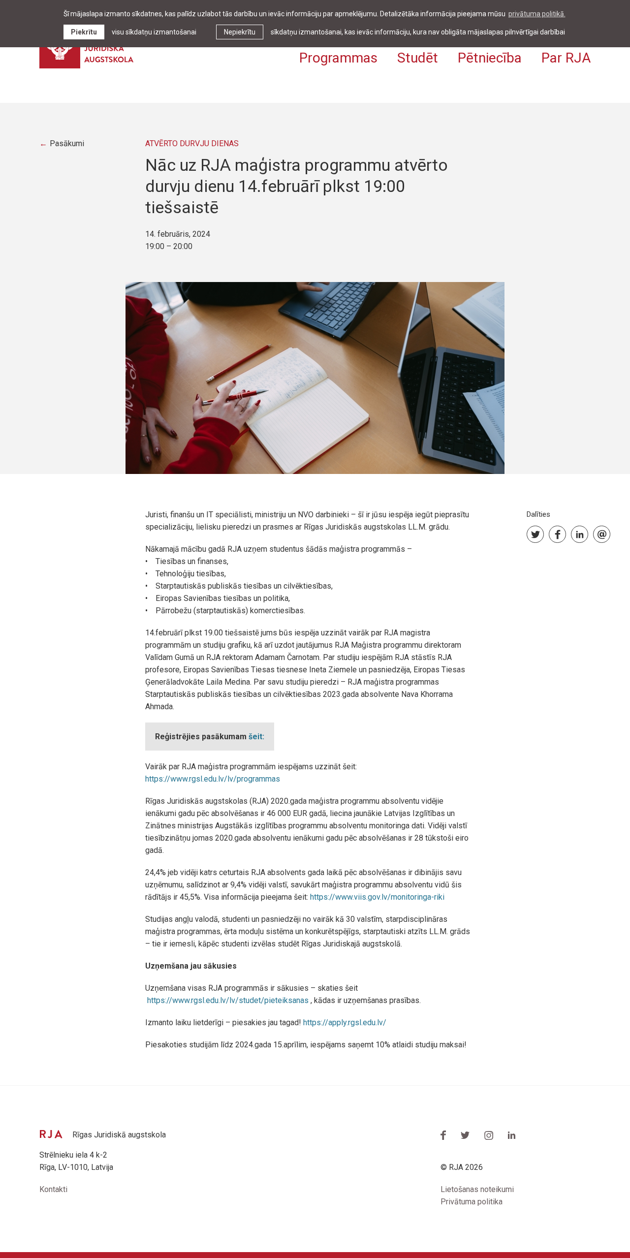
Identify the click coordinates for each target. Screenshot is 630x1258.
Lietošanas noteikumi (477, 1189)
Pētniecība (490, 58)
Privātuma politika (472, 1201)
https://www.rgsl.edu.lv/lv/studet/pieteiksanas (228, 1000)
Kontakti (53, 1189)
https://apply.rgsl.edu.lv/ (344, 1022)
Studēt (417, 58)
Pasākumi (67, 143)
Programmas (338, 58)
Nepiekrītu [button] (239, 32)
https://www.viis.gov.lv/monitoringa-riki (378, 897)
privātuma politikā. (537, 14)
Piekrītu (84, 32)
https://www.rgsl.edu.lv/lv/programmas (212, 779)
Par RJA (566, 58)
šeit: (256, 736)
